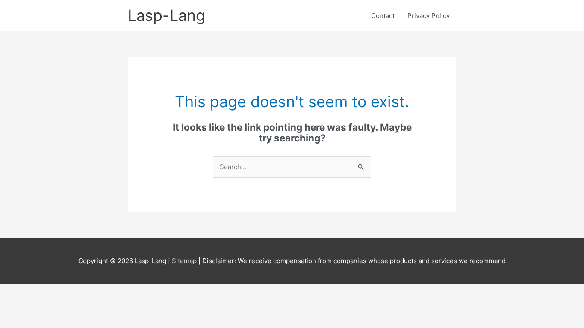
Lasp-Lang (166, 15)
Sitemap (185, 261)
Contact (383, 16)
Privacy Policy (428, 16)
